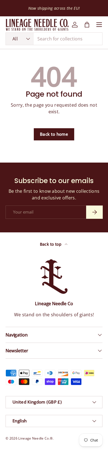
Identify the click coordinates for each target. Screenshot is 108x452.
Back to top (51, 244)
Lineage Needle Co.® (35, 438)
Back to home (54, 134)
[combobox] (54, 39)
